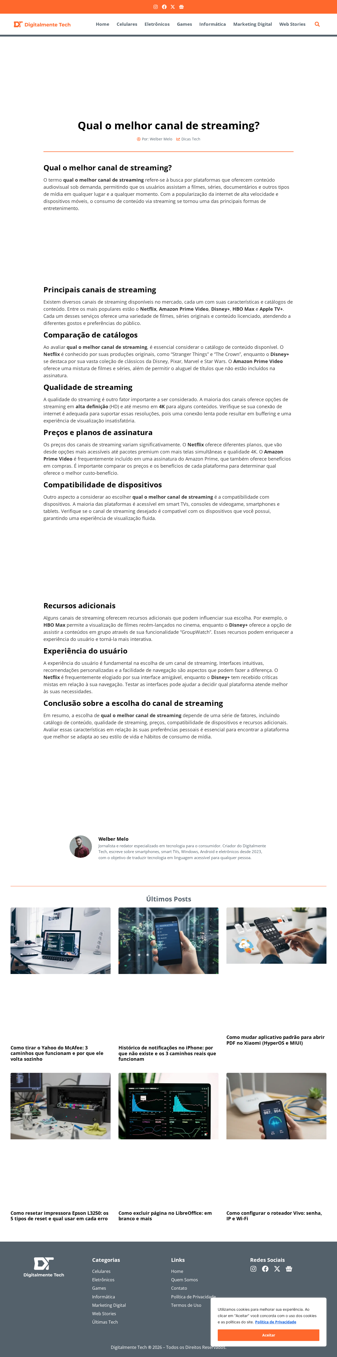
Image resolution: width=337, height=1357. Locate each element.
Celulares (127, 24)
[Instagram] (155, 7)
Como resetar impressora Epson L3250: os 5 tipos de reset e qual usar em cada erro (59, 1216)
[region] (268, 1322)
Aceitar (268, 1335)
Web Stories (292, 24)
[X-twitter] (172, 7)
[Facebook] (164, 7)
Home (102, 24)
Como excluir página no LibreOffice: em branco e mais (165, 1216)
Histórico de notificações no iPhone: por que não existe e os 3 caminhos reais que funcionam (167, 1053)
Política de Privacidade (275, 1321)
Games (184, 24)
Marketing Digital (252, 24)
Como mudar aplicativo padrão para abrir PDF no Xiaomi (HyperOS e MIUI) (275, 1040)
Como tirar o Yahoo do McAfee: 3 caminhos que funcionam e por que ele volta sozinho (57, 1053)
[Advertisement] (168, 75)
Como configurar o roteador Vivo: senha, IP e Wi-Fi (274, 1216)
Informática (212, 24)
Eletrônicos (157, 24)
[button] (317, 24)
